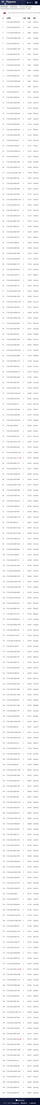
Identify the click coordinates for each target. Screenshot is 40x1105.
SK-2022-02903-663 (14, 1039)
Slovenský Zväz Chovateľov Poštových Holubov (23, 13)
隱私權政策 (24, 1103)
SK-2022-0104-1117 (14, 458)
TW (30, 3)
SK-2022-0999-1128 (14, 969)
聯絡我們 (33, 1103)
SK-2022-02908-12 (13, 173)
